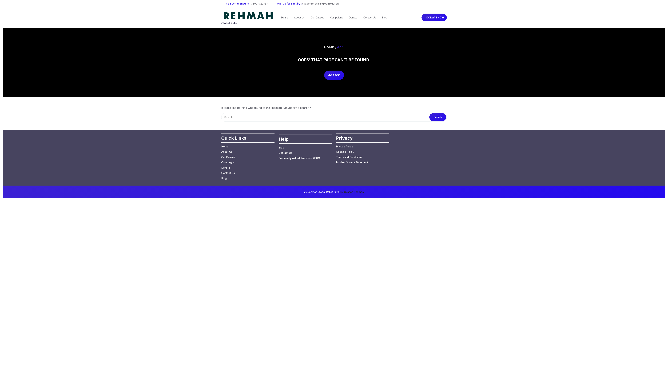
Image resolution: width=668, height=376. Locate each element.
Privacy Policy (344, 146)
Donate (353, 17)
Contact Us (369, 17)
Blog (384, 17)
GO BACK (334, 75)
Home (284, 17)
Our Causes (317, 17)
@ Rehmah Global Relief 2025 (334, 192)
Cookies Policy (345, 151)
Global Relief (229, 23)
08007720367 (259, 3)
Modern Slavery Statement (352, 162)
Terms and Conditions (349, 157)
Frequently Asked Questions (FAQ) (299, 158)
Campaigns (336, 17)
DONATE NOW (435, 17)
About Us (299, 17)
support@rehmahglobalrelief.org (321, 3)
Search (438, 117)
